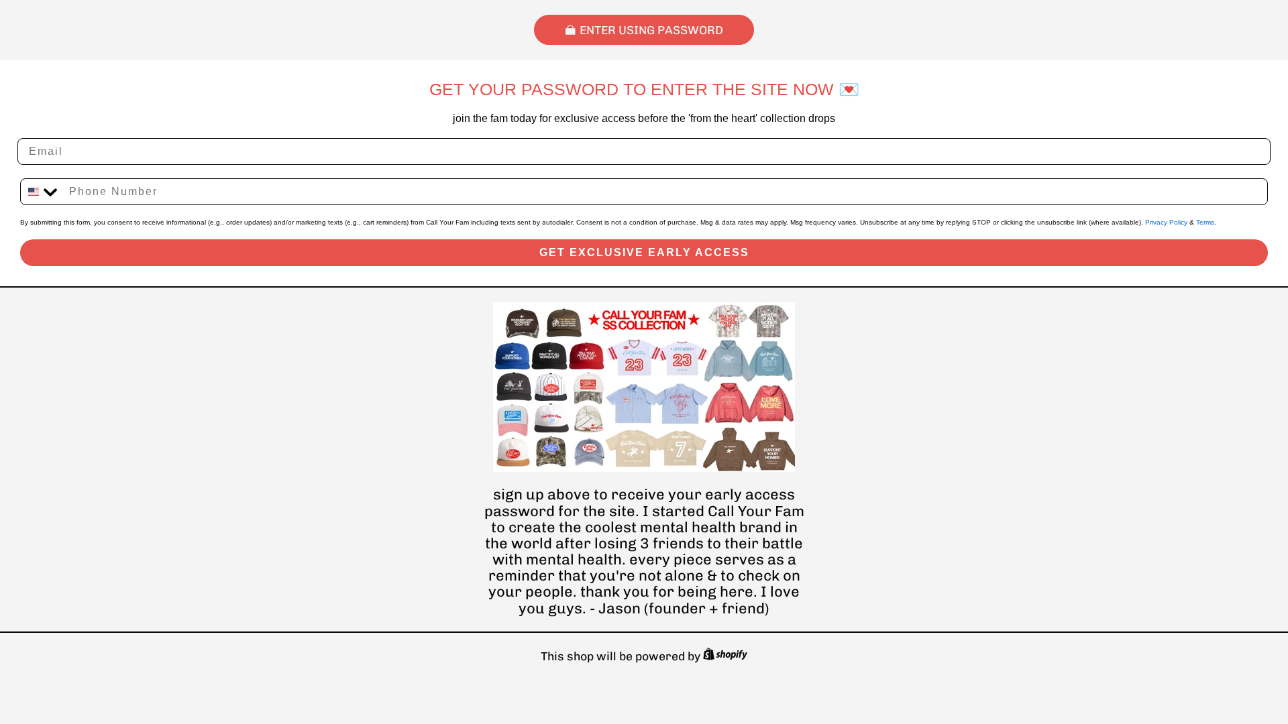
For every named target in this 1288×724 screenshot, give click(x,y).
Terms (1205, 222)
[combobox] (41, 191)
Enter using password (651, 30)
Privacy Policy (1166, 222)
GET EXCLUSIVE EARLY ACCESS (644, 252)
